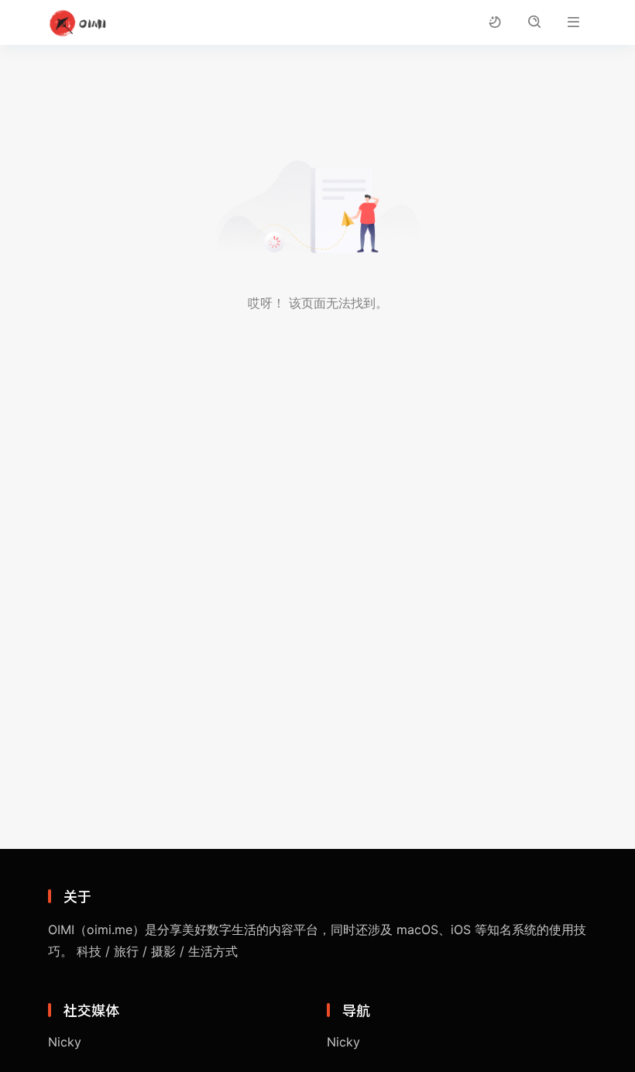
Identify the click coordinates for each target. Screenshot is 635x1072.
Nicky (64, 1042)
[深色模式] (494, 22)
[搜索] (533, 22)
